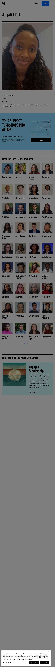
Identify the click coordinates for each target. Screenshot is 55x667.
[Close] (49, 651)
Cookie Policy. (28, 659)
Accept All (44, 662)
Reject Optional (34, 662)
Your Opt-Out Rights (8, 662)
